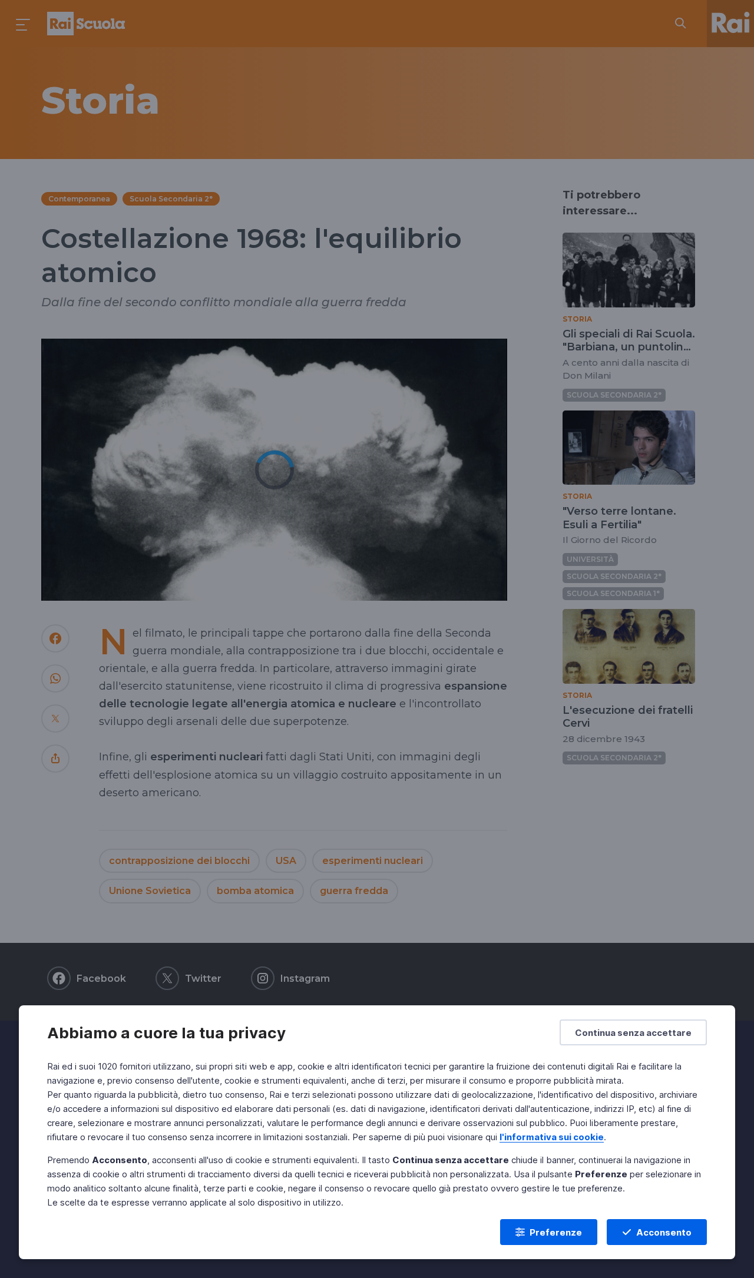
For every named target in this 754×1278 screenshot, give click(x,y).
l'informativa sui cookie (552, 1137)
